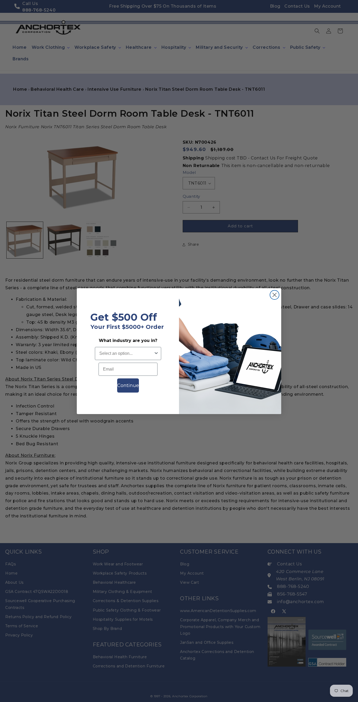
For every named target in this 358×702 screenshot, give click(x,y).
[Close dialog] (274, 294)
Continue (128, 385)
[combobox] (126, 353)
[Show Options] (156, 353)
